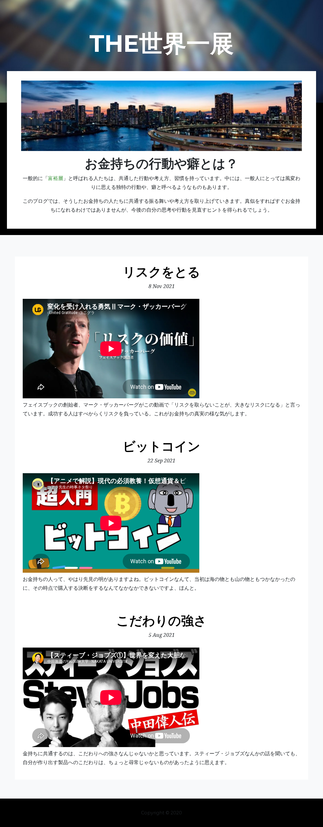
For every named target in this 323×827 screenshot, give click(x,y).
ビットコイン (161, 446)
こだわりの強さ (161, 620)
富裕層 (55, 178)
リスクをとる (161, 272)
